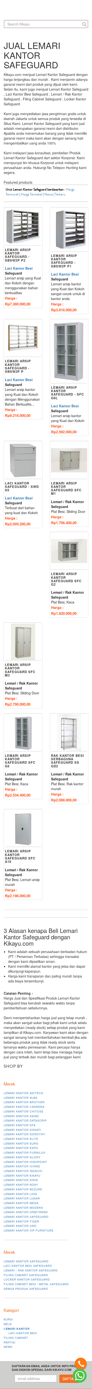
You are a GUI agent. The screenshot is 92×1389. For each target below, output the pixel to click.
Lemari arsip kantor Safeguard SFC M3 (20, 669)
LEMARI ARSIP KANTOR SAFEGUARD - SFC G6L (67, 392)
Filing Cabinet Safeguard (26, 1275)
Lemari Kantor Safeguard (26, 1217)
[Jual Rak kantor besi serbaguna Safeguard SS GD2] (69, 732)
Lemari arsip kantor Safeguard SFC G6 (20, 760)
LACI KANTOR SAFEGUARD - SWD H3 (22, 487)
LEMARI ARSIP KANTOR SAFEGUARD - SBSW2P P (18, 366)
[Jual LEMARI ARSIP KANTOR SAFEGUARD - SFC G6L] (69, 351)
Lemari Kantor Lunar (22, 1198)
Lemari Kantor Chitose (23, 1111)
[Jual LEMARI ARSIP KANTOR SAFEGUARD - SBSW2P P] (23, 338)
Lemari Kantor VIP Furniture (28, 1230)
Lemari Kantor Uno (20, 1226)
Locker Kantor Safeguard (27, 1279)
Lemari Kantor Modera (23, 1207)
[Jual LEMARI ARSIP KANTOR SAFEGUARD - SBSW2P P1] (69, 229)
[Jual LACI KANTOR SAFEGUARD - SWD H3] (23, 460)
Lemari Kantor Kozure (23, 1189)
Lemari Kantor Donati (22, 1130)
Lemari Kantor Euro (21, 1143)
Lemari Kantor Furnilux (24, 1152)
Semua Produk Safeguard (26, 1289)
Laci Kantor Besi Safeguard (28, 1266)
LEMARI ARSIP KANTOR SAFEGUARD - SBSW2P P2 (18, 255)
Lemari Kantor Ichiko (22, 1166)
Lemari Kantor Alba (20, 1097)
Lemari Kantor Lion (20, 1194)
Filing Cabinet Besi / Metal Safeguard (36, 1284)
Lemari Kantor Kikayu (22, 1175)
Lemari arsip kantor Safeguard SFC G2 (66, 579)
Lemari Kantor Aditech (23, 1093)
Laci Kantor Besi (19, 268)
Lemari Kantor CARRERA (24, 1107)
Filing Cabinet (16, 1338)
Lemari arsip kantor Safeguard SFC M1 (66, 488)
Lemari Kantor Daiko (21, 1116)
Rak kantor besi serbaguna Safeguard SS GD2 (67, 760)
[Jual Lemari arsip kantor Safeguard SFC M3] (23, 642)
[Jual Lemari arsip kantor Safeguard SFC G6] (23, 732)
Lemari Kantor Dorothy (24, 1134)
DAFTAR (69, 1378)
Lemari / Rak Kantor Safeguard (31, 1270)
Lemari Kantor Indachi (23, 1171)
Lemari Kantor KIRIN (21, 1180)
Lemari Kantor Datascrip (25, 1120)
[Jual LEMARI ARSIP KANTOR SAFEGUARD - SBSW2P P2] (23, 226)
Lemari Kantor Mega (21, 1203)
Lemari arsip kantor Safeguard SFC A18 (20, 856)
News (8, 1347)
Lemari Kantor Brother (24, 1102)
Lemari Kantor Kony (21, 1184)
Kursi (8, 1319)
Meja (8, 1324)
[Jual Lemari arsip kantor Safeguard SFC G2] (69, 551)
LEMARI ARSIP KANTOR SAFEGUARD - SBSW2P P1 (64, 260)
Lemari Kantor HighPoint (25, 1162)
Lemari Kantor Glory (22, 1157)
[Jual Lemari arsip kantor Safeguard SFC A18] (23, 828)
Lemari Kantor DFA (20, 1125)
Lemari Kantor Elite (21, 1139)
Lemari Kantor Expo (21, 1148)
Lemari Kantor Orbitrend (26, 1212)
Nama (48, 194)
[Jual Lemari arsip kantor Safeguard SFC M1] (69, 460)
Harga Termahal (31, 194)
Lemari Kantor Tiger (21, 1221)
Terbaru (60, 194)
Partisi (9, 1342)
